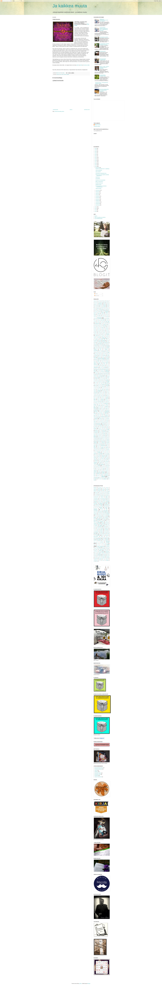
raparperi (106, 540)
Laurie (103, 385)
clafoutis (104, 492)
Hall (97, 343)
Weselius (102, 474)
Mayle (98, 400)
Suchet (107, 451)
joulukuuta (97, 167)
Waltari (103, 472)
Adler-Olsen (95, 301)
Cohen (95, 320)
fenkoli (106, 493)
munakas (95, 526)
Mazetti (102, 400)
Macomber (100, 396)
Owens (95, 421)
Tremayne (96, 461)
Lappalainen (103, 384)
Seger (104, 444)
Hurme (95, 357)
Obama (107, 419)
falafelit (103, 493)
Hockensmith (97, 353)
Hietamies (107, 351)
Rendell (95, 433)
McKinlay (108, 401)
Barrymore (102, 308)
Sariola (96, 443)
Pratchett (102, 427)
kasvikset (100, 507)
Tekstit (96, 293)
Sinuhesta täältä (86, 65)
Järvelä (107, 366)
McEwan (104, 401)
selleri (106, 548)
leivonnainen (100, 517)
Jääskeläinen (96, 367)
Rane (100, 430)
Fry (100, 334)
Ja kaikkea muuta (70, 5)
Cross (105, 322)
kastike (108, 506)
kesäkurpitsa (105, 510)
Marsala (95, 487)
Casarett (104, 315)
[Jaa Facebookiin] (72, 73)
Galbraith (96, 335)
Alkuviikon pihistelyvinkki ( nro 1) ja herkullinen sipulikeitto (104, 90)
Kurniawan (106, 379)
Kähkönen (101, 381)
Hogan (104, 353)
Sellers (108, 444)
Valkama (107, 465)
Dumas (95, 326)
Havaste (108, 347)
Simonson (102, 446)
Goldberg (107, 336)
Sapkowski (103, 442)
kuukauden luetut (98, 774)
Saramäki (108, 442)
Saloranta (102, 441)
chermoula (105, 491)
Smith (101, 448)
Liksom (95, 389)
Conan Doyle (103, 320)
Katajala (106, 370)
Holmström (95, 354)
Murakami (96, 411)
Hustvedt (107, 357)
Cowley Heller (107, 321)
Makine (107, 396)
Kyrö (103, 380)
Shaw (107, 445)
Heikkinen (95, 349)
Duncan (102, 326)
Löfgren (101, 395)
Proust (95, 428)
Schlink (95, 444)
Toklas (106, 459)
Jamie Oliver (105, 363)
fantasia (58, 74)
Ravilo (108, 431)
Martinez (98, 399)
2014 (96, 166)
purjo (101, 539)
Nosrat (101, 417)
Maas (104, 395)
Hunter (100, 356)
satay (107, 547)
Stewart (96, 450)
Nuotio (96, 418)
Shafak (98, 445)
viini (107, 558)
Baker (94, 308)
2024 (96, 151)
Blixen (105, 310)
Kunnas (98, 379)
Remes (107, 432)
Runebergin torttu (101, 487)
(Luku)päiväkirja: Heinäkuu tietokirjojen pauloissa (104, 44)
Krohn (104, 378)
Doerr (108, 324)
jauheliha (108, 501)
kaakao (95, 504)
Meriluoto (95, 404)
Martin (95, 399)
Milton (102, 406)
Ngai (94, 415)
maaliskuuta (98, 202)
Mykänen (101, 412)
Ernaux (107, 328)
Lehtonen (99, 386)
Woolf (103, 476)
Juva (101, 366)
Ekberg (102, 327)
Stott (94, 451)
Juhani (98, 366)
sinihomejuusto (101, 549)
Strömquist (98, 451)
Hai (95, 342)
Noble (94, 417)
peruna (96, 534)
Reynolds (103, 433)
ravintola (101, 542)
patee (98, 533)
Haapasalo (95, 341)
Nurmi (104, 418)
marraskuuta (98, 190)
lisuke (101, 520)
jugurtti (96, 502)
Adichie (107, 300)
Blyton (108, 310)
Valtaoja (95, 466)
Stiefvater (100, 450)
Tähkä (94, 464)
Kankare (98, 369)
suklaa (103, 551)
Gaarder (104, 334)
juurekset (100, 502)
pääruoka (95, 540)
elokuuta (97, 194)
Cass (107, 315)
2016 (96, 163)
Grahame (103, 337)
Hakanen (101, 342)
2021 (96, 155)
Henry (104, 350)
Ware (107, 472)
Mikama (100, 405)
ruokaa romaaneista (100, 546)
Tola (108, 459)
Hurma (107, 356)
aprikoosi (95, 489)
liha (107, 519)
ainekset (107, 487)
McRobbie (102, 402)
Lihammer (102, 388)
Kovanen (101, 378)
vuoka (100, 560)
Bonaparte (96, 311)
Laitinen (95, 384)
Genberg (95, 336)
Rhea (107, 433)
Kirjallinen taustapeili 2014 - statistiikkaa (102, 168)
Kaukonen (102, 371)
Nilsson (107, 416)
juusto (107, 502)
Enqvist (99, 328)
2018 (96, 160)
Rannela (103, 430)
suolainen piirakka (101, 552)
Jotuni (107, 365)
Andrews (100, 303)
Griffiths (104, 338)
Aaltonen (95, 300)
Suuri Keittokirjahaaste (98, 218)
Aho (108, 301)
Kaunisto (107, 371)
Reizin (104, 432)
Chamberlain (102, 316)
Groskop (96, 339)
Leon (99, 387)
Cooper (107, 320)
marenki (103, 523)
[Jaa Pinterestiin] (73, 73)
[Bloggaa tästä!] (69, 73)
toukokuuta (98, 199)
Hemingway (96, 350)
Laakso (104, 382)
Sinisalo (95, 447)
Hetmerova (95, 351)
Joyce (94, 366)
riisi (107, 543)
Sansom (95, 442)
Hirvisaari (97, 352)
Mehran (98, 403)
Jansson (95, 364)
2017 (96, 161)
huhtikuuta (97, 200)
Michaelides (95, 405)
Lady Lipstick (101, 383)
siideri (96, 549)
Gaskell (107, 335)
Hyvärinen (95, 358)
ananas (104, 488)
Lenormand (95, 387)
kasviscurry (95, 508)
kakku (101, 504)
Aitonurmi (100, 302)
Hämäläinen (107, 358)
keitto (106, 508)
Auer (98, 306)
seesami (102, 548)
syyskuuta (97, 193)
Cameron (107, 313)
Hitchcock (105, 352)
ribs (97, 543)
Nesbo (102, 414)
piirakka (98, 535)
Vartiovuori (107, 466)
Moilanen (95, 407)
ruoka (107, 544)
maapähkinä (101, 521)
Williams (106, 475)
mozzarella (104, 524)
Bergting (108, 309)
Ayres (99, 307)
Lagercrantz (106, 383)
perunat (107, 534)
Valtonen (98, 466)
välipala (107, 560)
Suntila (99, 452)
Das (104, 323)
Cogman (107, 319)
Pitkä (104, 426)
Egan (99, 327)
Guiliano (107, 339)
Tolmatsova (100, 460)
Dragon (104, 325)
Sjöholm (107, 447)
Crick (95, 322)
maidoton (106, 521)
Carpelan (95, 315)
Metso (103, 404)
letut (105, 519)
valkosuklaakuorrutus (103, 558)
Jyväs (104, 366)
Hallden (101, 343)
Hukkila (108, 355)
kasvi (96, 507)
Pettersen (96, 426)
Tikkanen (102, 458)
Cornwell (95, 321)
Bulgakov (106, 312)
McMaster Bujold (97, 402)
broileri (103, 490)
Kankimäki (102, 369)
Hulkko (96, 356)
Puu (107, 428)
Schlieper (107, 443)
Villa (103, 468)
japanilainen (104, 501)
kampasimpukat (97, 505)
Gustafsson (95, 340)
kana (102, 505)
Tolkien (65, 74)
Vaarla (108, 464)
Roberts (95, 436)
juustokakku (95, 503)
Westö (95, 475)
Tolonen (104, 460)
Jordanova (103, 365)
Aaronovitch (99, 300)
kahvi (98, 504)
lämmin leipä (96, 521)
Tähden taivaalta (98, 188)
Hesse (107, 350)
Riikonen (95, 435)
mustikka (104, 526)
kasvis (106, 507)
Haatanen (99, 341)
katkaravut (101, 508)
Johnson (95, 365)
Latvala (96, 385)
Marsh (107, 398)
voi (103, 559)
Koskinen (96, 378)
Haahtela (103, 340)
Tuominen (95, 462)
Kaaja (105, 367)
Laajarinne (99, 382)
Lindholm (106, 389)
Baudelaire (106, 308)
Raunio (100, 431)
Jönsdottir (101, 367)
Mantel (107, 397)
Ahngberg (105, 301)
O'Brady (96, 419)
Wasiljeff (103, 473)
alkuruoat (99, 488)
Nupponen (100, 418)
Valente (103, 465)
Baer (107, 307)
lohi (104, 520)
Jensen (104, 364)
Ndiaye (99, 414)
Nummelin (104, 417)
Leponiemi (103, 387)
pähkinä (107, 539)
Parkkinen (99, 424)
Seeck (101, 444)
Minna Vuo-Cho (97, 124)
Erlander (103, 328)
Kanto (95, 370)
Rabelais (101, 429)
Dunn (105, 326)
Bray (99, 312)
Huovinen (103, 356)
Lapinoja (98, 384)
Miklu (107, 405)
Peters (104, 425)
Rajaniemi (96, 430)
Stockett (107, 450)
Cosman (99, 321)
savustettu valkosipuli (97, 548)
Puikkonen (100, 428)
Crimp (98, 322)
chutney (100, 492)
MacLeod (108, 395)
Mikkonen (104, 405)
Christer (95, 318)
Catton (98, 316)
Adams (104, 300)
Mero (99, 404)
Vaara (105, 464)
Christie (99, 318)
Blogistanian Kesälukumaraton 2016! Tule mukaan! (104, 20)
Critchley (102, 322)
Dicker (101, 324)
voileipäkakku (96, 560)
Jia (107, 364)
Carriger (99, 315)
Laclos (96, 383)
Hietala (103, 351)
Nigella (99, 416)
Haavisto (108, 341)
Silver (95, 446)
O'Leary (100, 419)
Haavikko (104, 341)
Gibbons (103, 336)
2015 (96, 164)
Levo (94, 388)
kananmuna (106, 505)
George (99, 336)
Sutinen (101, 453)
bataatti (99, 490)
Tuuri (99, 463)
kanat (94, 506)
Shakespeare (103, 445)
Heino (100, 349)
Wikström (98, 475)
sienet (108, 548)
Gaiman (107, 334)
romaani (62, 74)
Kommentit (97, 295)
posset (104, 538)
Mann (99, 397)
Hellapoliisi (106, 349)
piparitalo (100, 537)
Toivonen (102, 459)
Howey (100, 355)
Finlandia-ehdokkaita (98, 769)
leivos (98, 518)
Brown (102, 312)
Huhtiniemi (104, 355)
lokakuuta (97, 191)
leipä (107, 516)
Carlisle (101, 314)
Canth (94, 314)
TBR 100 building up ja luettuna (100, 217)
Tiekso (98, 458)
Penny (101, 425)
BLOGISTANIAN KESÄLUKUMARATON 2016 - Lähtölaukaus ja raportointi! (104, 29)
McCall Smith (95, 401)
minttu (100, 524)
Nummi (108, 417)
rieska (104, 543)
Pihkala (101, 426)
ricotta (101, 543)
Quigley (95, 429)
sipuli (107, 549)
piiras (102, 535)
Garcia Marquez (102, 335)
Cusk (108, 322)
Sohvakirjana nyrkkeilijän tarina (101, 173)
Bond (100, 311)
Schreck (98, 444)
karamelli (101, 506)
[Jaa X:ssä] (71, 73)
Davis (94, 324)
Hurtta (103, 357)
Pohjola (95, 427)
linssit (98, 520)
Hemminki (100, 350)
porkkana (99, 538)
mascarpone (96, 524)
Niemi (102, 415)
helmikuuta (98, 203)
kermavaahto (96, 510)
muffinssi (96, 525)
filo (97, 494)
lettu (103, 519)
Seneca (95, 445)
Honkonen (104, 354)
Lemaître (107, 386)
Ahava (99, 301)
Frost (98, 334)
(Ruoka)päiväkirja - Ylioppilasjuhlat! (103, 59)
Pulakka (104, 428)
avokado (103, 489)
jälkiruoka (101, 503)
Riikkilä (107, 434)
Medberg (107, 402)
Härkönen (96, 359)
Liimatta (107, 388)
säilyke (107, 552)
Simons (98, 446)
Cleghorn (108, 318)
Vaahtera (101, 464)
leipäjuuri (95, 517)
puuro (104, 539)
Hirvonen (101, 352)
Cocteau (100, 319)
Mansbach (102, 397)
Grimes (108, 338)
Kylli (101, 380)
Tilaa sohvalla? (98, 171)
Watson (95, 474)
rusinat (96, 547)
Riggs (104, 434)
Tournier (108, 460)
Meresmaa (106, 403)
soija (99, 551)
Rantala (107, 430)
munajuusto (106, 525)
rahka (103, 540)
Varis (101, 466)
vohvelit (100, 559)
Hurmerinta (99, 357)
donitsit (99, 493)
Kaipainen (96, 368)
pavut (101, 533)
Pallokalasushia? (103, 51)
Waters (107, 473)
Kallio (94, 369)
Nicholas (98, 415)
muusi (108, 526)
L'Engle (96, 382)
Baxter (95, 309)
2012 (96, 208)
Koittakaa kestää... (99, 184)
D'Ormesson (97, 323)
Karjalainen (102, 370)
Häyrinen (104, 359)
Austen (105, 306)
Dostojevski (96, 325)
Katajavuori (95, 371)
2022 (96, 154)
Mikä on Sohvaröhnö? (99, 181)
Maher (104, 396)
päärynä (99, 540)
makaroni (95, 522)
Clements (96, 319)
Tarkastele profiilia (97, 126)
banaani (107, 489)
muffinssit (101, 525)
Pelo (98, 425)
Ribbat (95, 434)
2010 (96, 211)
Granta (107, 337)
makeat (99, 522)
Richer (101, 434)
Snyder (105, 448)
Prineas (107, 427)
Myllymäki (106, 412)
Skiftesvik (95, 448)
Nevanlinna (106, 414)
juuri (103, 502)
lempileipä (98, 519)
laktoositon (96, 516)
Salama (99, 441)
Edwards (95, 327)
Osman (107, 420)
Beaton (101, 309)
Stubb (103, 451)
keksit (102, 509)
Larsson (108, 384)
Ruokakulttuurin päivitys (104, 37)
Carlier (98, 314)
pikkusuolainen (96, 536)
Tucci (103, 461)
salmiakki (104, 547)
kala (104, 504)
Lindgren (102, 389)
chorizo (96, 492)
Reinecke (100, 432)
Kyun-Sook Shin (96, 381)
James (99, 363)
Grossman (101, 339)
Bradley (107, 311)
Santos (99, 442)
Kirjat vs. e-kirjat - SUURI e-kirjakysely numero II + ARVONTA (104, 67)
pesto (94, 535)
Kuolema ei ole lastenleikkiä (100, 180)
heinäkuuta (98, 196)
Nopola (98, 417)
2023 (96, 152)
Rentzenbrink (99, 433)
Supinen (95, 453)
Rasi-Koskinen (96, 431)
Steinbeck (104, 449)
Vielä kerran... (98, 177)
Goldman (95, 337)
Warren (98, 473)
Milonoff (98, 406)
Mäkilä (98, 413)
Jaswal (101, 364)
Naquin (106, 413)
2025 (96, 149)
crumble (96, 493)
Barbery (98, 308)
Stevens (108, 449)
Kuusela (98, 380)
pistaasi (104, 537)
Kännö (105, 381)
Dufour (107, 325)
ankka (107, 488)
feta (108, 493)
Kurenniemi (102, 379)
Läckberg (98, 395)
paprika (101, 532)
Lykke (94, 395)
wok (94, 561)
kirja (60, 74)
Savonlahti (99, 443)
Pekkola (95, 425)
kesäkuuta (97, 197)
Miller (94, 406)
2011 (96, 209)
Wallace (99, 472)
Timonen (107, 458)
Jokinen (99, 365)
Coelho (103, 319)
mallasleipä (107, 522)
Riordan (104, 435)
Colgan (98, 320)
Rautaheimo (104, 431)
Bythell (99, 313)
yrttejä (97, 561)
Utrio (98, 464)
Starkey (100, 449)
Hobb (108, 352)
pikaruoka (106, 535)
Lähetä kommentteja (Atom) (59, 111)
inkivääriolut (99, 501)
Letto (107, 387)
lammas (100, 516)
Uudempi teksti (55, 109)
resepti (107, 542)
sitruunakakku (106, 550)
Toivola (99, 459)
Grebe (94, 338)
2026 (96, 148)
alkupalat (95, 488)
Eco (107, 326)
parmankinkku (106, 532)
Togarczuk (95, 459)
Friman (96, 334)
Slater (98, 448)
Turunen (95, 463)
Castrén (95, 316)
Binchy (102, 310)
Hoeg (101, 353)
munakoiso (100, 526)
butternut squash (96, 491)
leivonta (95, 518)
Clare (104, 318)
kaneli (97, 506)
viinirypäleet (95, 559)
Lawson (107, 385)
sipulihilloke (95, 550)
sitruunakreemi (96, 551)
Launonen (99, 385)
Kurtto (94, 380)
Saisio (96, 441)
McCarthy (100, 401)
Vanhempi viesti (87, 109)
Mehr (94, 403)
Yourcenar (96, 477)
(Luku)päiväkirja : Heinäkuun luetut (103, 75)
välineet (103, 560)
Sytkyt (108, 453)
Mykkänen (96, 412)
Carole (108, 314)
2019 (96, 158)
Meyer (107, 404)
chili (108, 491)
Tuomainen (106, 461)
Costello (102, 321)
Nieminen (106, 415)
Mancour (95, 397)
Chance (107, 316)
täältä (77, 65)
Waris (94, 473)
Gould (99, 337)
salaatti (99, 547)
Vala (99, 465)
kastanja (105, 506)
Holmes (107, 353)
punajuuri (97, 539)
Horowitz (108, 354)
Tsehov (100, 461)
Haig (98, 342)
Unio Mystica (98, 178)
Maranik (98, 398)
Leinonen (103, 386)
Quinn (98, 429)
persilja (108, 533)
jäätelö (106, 503)
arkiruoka (99, 489)
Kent (107, 372)
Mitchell (106, 406)
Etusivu (71, 109)
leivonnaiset (106, 517)
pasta (95, 533)
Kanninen (106, 369)
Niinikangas (103, 416)
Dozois (100, 325)
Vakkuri (96, 465)
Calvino (103, 313)
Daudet (107, 323)
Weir (98, 474)
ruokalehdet (107, 546)
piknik (102, 536)
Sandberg (107, 441)
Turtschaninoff (106, 462)
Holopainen (99, 354)
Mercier (102, 403)
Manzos (95, 398)
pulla (94, 539)
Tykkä (102, 463)
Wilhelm (102, 475)
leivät (101, 518)
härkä (95, 500)
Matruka (95, 400)
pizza (95, 538)
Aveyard (96, 307)
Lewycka (98, 388)
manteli (99, 523)
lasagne (104, 516)
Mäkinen (102, 413)
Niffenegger (95, 416)
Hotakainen (96, 355)
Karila (98, 370)
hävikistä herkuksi (105, 500)
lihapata (95, 520)
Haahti (108, 340)
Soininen (108, 448)
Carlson (104, 314)
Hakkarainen (106, 342)
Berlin (95, 310)
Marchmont (102, 398)
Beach (98, 309)
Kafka (108, 367)
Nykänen (108, 418)
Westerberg (106, 474)
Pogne (107, 426)
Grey (100, 338)
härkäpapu (99, 500)
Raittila (105, 429)
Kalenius (100, 368)
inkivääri (95, 501)
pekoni (105, 533)
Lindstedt (99, 390)
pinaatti (107, 536)
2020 (96, 157)
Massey (102, 399)
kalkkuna (108, 504)
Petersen (108, 425)
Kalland (104, 368)
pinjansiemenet (96, 537)
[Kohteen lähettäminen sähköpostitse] (68, 73)
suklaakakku (107, 551)
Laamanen (107, 382)
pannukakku (97, 532)
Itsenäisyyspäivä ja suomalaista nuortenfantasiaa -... (101, 186)
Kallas (107, 368)
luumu (107, 520)
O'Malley (103, 419)
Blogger (89, 983)
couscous (107, 492)
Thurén (95, 458)
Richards (98, 434)
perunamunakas (102, 534)
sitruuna (100, 550)
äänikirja (67, 74)
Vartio (104, 466)
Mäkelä (95, 413)
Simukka (107, 446)
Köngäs (108, 381)
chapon (101, 491)
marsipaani (106, 523)
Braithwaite (95, 312)
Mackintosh (96, 396)
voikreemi (106, 559)
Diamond (98, 324)
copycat (96, 770)
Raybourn (96, 432)
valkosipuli (96, 558)
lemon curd (104, 518)
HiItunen (99, 351)
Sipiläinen (102, 447)
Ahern (102, 301)
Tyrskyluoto (106, 463)
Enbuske (107, 327)
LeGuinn (95, 386)
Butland (95, 313)
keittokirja (95, 509)
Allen (104, 302)
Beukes (99, 310)
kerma (107, 509)
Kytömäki (106, 380)
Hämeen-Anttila (101, 358)
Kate (99, 371)
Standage (96, 449)
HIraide (100, 340)
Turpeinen (100, 462)
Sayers (103, 443)
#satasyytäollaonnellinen (99, 767)
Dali (101, 323)
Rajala (108, 429)
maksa (103, 522)
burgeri (107, 490)
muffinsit (108, 524)
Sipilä (98, 447)
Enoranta (95, 328)
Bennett (104, 309)
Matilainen (106, 399)
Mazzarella (106, 400)
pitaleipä (108, 537)
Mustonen (107, 411)
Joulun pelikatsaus (99, 170)
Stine (103, 450)
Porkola (98, 427)
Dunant (98, 326)
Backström (103, 307)
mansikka (95, 523)
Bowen (103, 311)
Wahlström (95, 472)
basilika (95, 490)
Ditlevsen (105, 324)
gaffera (80, 983)
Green (98, 338)
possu (107, 538)
